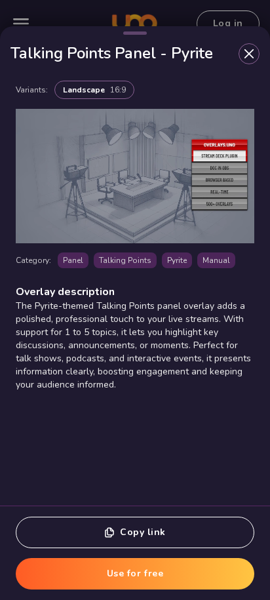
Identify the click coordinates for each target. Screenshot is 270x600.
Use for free (135, 573)
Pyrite (177, 260)
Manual (216, 260)
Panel (73, 260)
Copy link (143, 532)
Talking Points (125, 260)
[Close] (249, 53)
